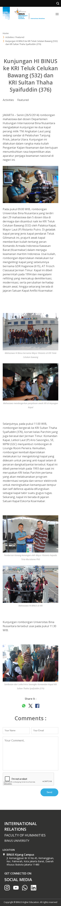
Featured (23, 100)
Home (6, 33)
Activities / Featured (14, 37)
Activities (8, 100)
